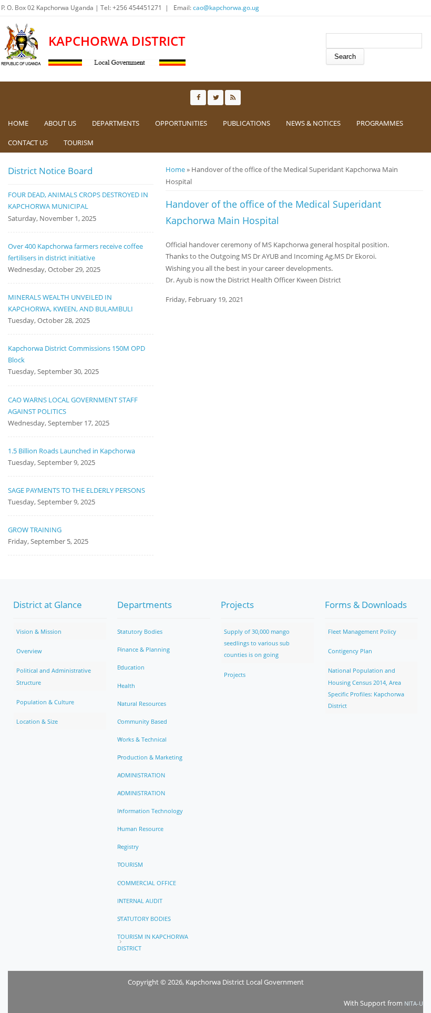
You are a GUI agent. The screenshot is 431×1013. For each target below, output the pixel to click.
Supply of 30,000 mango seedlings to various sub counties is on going (257, 643)
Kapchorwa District (117, 41)
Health (126, 686)
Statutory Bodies (139, 631)
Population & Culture (45, 702)
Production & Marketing (149, 757)
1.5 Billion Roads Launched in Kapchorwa (71, 450)
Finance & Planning (143, 649)
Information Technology (150, 811)
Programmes (379, 123)
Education (131, 667)
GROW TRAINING (34, 529)
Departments (115, 123)
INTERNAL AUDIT (139, 901)
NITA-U (413, 1003)
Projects (234, 674)
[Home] (21, 45)
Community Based (142, 721)
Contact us (28, 142)
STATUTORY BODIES (144, 919)
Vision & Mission (38, 631)
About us (60, 123)
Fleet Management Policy (362, 631)
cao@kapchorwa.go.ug (226, 7)
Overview (29, 651)
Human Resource (140, 829)
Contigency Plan (350, 651)
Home (18, 123)
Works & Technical (142, 739)
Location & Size (37, 721)
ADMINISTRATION (141, 775)
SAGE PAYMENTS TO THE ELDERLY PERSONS (76, 490)
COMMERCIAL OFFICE (146, 883)
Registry (128, 846)
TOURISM (79, 142)
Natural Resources (141, 703)
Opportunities (181, 123)
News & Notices (313, 123)
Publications (246, 123)
